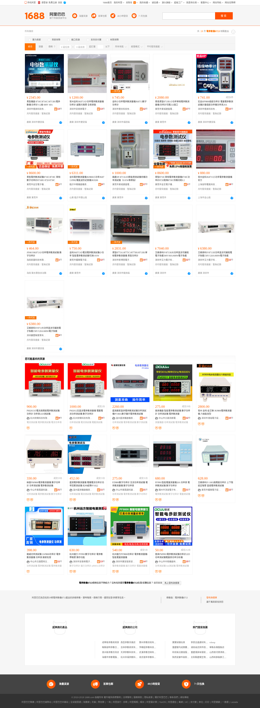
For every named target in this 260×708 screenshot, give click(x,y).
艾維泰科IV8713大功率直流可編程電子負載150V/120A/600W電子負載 (215, 254)
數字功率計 (56, 494)
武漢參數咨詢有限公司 (149, 652)
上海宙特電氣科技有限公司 (207, 184)
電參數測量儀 (118, 566)
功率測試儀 (75, 422)
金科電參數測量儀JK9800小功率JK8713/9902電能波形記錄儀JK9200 (87, 179)
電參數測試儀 (44, 422)
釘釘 (207, 702)
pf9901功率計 (98, 566)
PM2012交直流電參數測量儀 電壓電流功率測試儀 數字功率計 (86, 412)
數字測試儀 (142, 422)
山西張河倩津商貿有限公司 (222, 652)
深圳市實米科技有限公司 (122, 109)
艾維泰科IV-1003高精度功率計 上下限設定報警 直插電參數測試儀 (215, 484)
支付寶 (193, 702)
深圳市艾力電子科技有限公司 (165, 260)
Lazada (234, 702)
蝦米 (142, 702)
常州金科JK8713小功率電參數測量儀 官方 (215, 179)
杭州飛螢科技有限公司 (40, 418)
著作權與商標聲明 (112, 697)
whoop (212, 642)
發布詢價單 (211, 597)
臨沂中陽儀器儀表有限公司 (79, 184)
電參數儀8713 (181, 597)
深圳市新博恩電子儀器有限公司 (122, 260)
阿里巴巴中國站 (60, 702)
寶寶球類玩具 (178, 642)
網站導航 (184, 697)
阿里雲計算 (151, 702)
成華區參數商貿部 (110, 642)
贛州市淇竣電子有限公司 (168, 490)
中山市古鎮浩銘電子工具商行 (168, 418)
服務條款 (138, 697)
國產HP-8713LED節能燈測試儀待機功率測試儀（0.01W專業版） (130, 179)
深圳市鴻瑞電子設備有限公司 (211, 418)
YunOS (162, 702)
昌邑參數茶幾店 (128, 642)
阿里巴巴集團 (28, 702)
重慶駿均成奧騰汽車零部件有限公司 (189, 647)
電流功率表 (56, 422)
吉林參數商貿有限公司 (131, 647)
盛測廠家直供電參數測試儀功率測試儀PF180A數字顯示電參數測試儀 (129, 412)
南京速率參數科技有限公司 (152, 657)
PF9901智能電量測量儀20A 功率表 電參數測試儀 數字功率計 (172, 484)
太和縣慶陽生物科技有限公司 (204, 657)
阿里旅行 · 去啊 (120, 702)
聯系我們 (174, 697)
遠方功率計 (86, 566)
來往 (201, 702)
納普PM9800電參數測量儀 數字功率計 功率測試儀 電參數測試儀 (43, 484)
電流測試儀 (32, 422)
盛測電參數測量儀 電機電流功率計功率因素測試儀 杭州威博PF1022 (87, 484)
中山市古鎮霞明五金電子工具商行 (40, 561)
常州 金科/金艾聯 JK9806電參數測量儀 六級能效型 (215, 412)
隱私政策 (148, 697)
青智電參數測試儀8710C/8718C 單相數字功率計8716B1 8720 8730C (43, 179)
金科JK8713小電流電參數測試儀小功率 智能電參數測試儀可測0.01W (87, 254)
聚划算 (101, 702)
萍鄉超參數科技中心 (148, 647)
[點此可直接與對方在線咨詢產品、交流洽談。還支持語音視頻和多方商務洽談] (60, 122)
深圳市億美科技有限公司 (36, 109)
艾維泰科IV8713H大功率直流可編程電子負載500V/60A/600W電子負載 (172, 254)
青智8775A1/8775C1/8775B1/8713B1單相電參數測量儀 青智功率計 (129, 254)
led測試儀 (171, 566)
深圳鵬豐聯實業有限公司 (36, 335)
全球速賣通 (75, 702)
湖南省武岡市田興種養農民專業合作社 (209, 647)
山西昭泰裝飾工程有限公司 (222, 657)
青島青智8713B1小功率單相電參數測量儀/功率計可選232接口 (172, 103)
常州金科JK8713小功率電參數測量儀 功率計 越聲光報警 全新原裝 (87, 103)
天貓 (94, 702)
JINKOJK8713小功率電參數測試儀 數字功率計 (44, 254)
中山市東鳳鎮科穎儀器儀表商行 (40, 490)
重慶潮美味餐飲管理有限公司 (204, 652)
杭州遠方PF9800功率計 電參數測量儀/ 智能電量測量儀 (130, 556)
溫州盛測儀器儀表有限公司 (125, 418)
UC (186, 702)
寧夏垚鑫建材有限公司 (201, 642)
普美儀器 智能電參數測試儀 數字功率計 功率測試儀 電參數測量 (172, 412)
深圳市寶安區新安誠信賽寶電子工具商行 (125, 561)
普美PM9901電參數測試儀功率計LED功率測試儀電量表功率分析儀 (172, 556)
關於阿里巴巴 (161, 697)
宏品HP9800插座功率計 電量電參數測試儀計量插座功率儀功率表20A (215, 103)
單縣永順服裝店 (216, 647)
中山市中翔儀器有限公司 (168, 561)
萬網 (181, 702)
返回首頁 (158, 583)
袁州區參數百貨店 (110, 652)
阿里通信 (172, 702)
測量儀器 (159, 422)
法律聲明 (127, 697)
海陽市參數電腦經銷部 (112, 657)
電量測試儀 (185, 494)
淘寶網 (86, 702)
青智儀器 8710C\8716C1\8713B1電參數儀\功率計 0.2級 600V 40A (43, 103)
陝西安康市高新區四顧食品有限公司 (189, 657)
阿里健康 (216, 702)
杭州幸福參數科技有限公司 (133, 657)
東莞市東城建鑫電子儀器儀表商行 (165, 109)
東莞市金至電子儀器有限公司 (36, 184)
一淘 (108, 702)
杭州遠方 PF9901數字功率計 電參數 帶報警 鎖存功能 (86, 556)
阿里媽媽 (133, 702)
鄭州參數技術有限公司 (149, 642)
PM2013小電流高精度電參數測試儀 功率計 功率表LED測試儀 (43, 412)
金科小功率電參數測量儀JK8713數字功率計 (129, 103)
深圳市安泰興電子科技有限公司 (79, 109)
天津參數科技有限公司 (131, 652)
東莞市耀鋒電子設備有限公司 (79, 260)
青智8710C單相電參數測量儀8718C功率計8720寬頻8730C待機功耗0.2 (172, 179)
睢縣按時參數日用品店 (112, 647)
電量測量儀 (142, 566)
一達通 (225, 702)
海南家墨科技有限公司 (36, 260)
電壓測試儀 (97, 422)
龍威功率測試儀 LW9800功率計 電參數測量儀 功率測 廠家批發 (43, 556)
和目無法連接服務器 (181, 652)
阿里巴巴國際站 (43, 702)
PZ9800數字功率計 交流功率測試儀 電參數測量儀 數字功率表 (130, 484)
